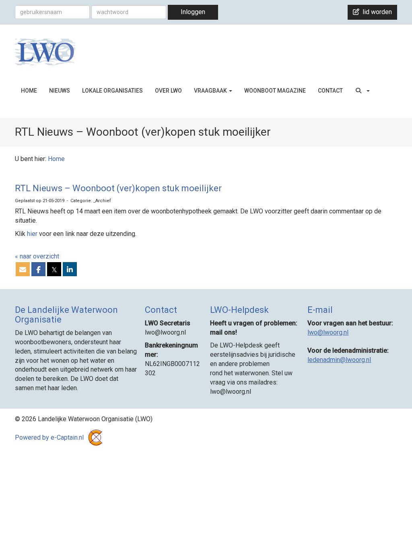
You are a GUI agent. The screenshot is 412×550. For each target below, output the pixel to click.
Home (56, 159)
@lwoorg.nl (327, 332)
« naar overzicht (37, 256)
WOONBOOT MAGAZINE (275, 90)
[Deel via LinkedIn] (70, 270)
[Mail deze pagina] (23, 270)
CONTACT (330, 90)
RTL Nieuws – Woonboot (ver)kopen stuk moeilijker (118, 188)
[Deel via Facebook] (38, 270)
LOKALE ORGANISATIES (112, 90)
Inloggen (193, 12)
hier (32, 234)
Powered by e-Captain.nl (50, 437)
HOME (29, 90)
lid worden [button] (375, 12)
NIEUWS (59, 90)
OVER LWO (168, 90)
